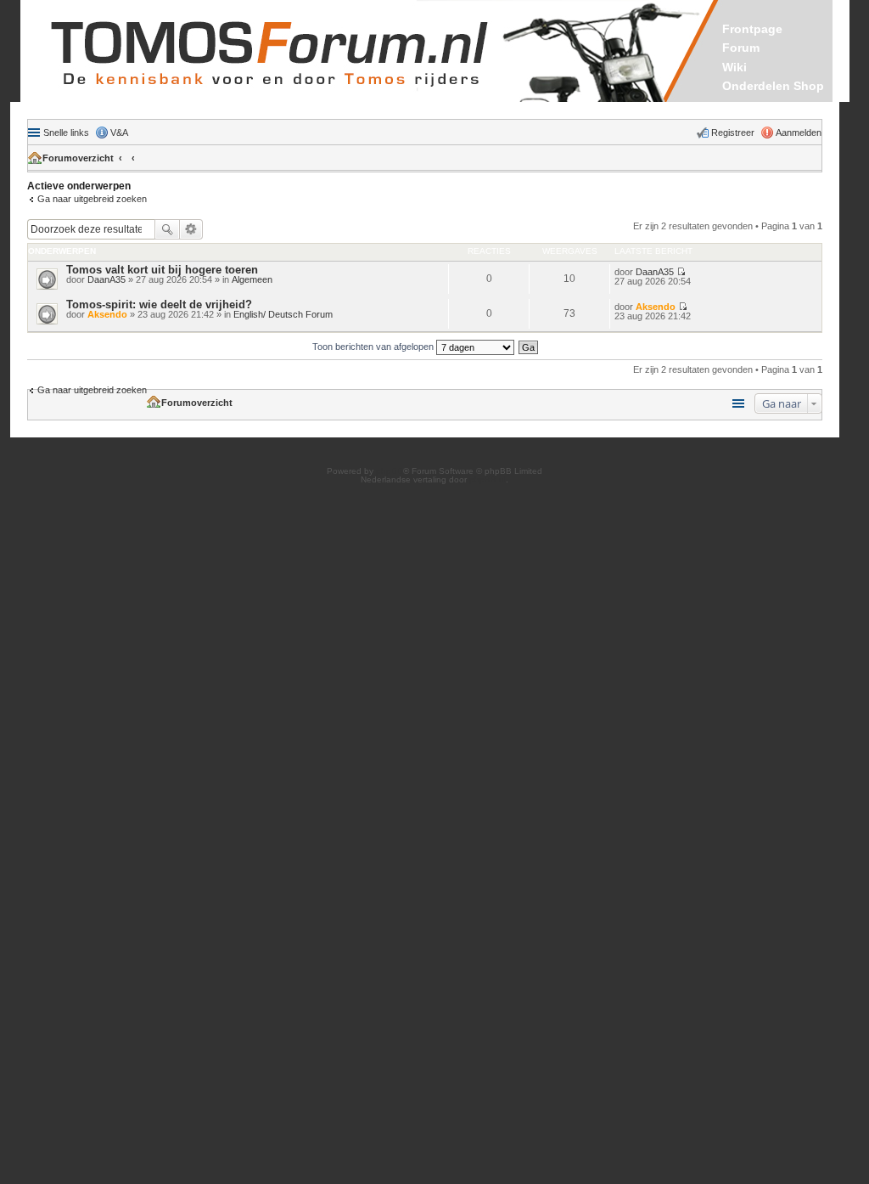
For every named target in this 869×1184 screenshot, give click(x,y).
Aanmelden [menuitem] (798, 132)
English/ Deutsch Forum (283, 314)
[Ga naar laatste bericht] (681, 272)
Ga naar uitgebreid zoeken (92, 199)
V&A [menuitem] (119, 132)
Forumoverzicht (78, 158)
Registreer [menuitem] (732, 132)
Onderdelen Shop (773, 86)
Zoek (167, 229)
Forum (741, 47)
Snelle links (66, 132)
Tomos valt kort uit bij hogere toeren (162, 269)
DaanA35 (106, 279)
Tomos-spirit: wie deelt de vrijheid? (159, 304)
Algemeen (252, 279)
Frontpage (752, 29)
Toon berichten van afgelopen (374, 346)
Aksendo (107, 314)
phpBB (389, 471)
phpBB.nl (487, 479)
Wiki (734, 67)
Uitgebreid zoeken (191, 229)
